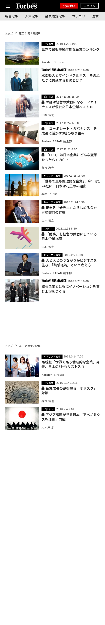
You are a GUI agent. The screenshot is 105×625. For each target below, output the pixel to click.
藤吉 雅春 (48, 167)
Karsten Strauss (53, 62)
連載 (95, 16)
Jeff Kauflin (50, 194)
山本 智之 (48, 115)
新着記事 (11, 16)
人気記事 (32, 16)
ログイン (90, 6)
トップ (9, 33)
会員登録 (69, 6)
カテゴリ (78, 16)
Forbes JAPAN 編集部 (57, 141)
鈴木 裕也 (48, 401)
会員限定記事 (55, 16)
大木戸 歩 (48, 427)
